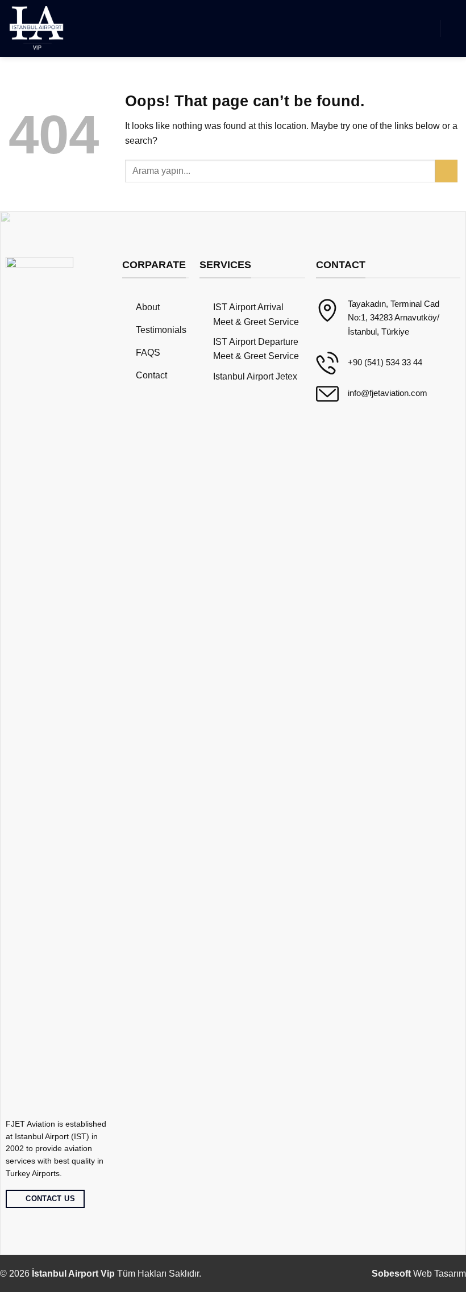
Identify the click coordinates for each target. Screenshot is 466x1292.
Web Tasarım (419, 1273)
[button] (424, 28)
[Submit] (446, 171)
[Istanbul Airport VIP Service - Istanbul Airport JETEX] (37, 28)
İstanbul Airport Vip (73, 1273)
